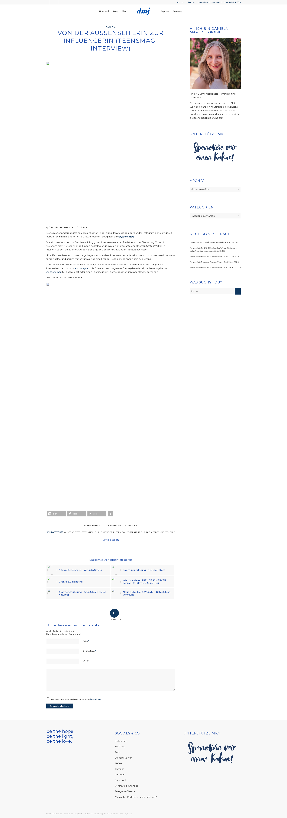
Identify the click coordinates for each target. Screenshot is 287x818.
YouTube (120, 746)
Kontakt (191, 2)
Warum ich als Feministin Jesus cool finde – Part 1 (209, 267)
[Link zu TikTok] (69, 2)
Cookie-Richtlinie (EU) (232, 2)
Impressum (215, 2)
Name (86, 641)
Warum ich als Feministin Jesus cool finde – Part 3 (209, 256)
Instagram (120, 741)
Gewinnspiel (89, 532)
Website (86, 661)
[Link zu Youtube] (56, 2)
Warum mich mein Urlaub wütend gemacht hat (207, 242)
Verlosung (157, 532)
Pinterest (120, 774)
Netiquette (181, 2)
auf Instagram (82, 268)
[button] (56, 513)
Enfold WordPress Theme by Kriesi (118, 814)
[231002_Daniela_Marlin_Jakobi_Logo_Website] (143, 11)
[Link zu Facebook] (47, 2)
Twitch (118, 752)
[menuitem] (181, 2)
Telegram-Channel (125, 791)
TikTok (118, 763)
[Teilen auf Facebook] (89, 548)
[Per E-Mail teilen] (115, 548)
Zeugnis (170, 532)
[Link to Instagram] (123, 548)
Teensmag (144, 532)
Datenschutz (203, 2)
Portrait (131, 532)
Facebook (121, 780)
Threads (119, 768)
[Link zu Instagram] (51, 2)
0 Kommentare (114, 525)
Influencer (105, 532)
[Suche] (187, 11)
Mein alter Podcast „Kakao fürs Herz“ (136, 797)
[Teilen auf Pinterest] (98, 548)
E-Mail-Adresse (89, 651)
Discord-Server (123, 757)
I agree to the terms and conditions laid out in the (76, 699)
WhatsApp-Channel (126, 785)
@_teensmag (54, 271)
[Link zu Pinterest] (65, 2)
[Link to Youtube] (132, 548)
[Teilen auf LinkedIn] (106, 548)
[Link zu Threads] (74, 2)
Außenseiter (72, 532)
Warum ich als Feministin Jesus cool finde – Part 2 (209, 262)
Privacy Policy (95, 699)
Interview (119, 532)
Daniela (111, 27)
